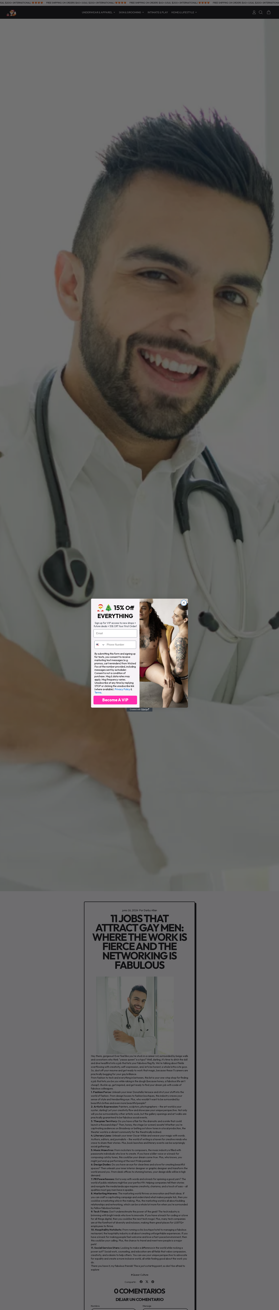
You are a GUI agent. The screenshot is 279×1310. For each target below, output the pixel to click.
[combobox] (100, 645)
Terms (97, 692)
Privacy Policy (122, 689)
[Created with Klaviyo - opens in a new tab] (139, 710)
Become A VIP (115, 699)
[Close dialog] (184, 603)
